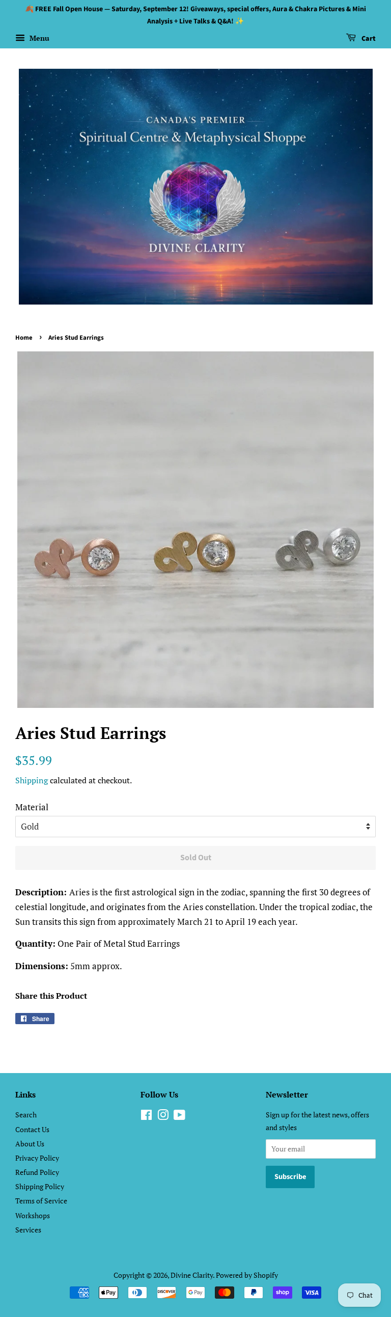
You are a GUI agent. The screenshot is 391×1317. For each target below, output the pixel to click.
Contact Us (32, 1129)
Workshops (32, 1215)
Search (26, 1114)
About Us (29, 1143)
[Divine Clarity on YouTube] (179, 1116)
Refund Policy (37, 1172)
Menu (38, 38)
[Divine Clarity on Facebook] (146, 1116)
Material (31, 807)
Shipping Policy (39, 1186)
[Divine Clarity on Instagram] (163, 1116)
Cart (368, 39)
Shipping (31, 780)
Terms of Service (41, 1200)
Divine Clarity (192, 1275)
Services (28, 1229)
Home (24, 337)
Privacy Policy (37, 1158)
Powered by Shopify (247, 1275)
